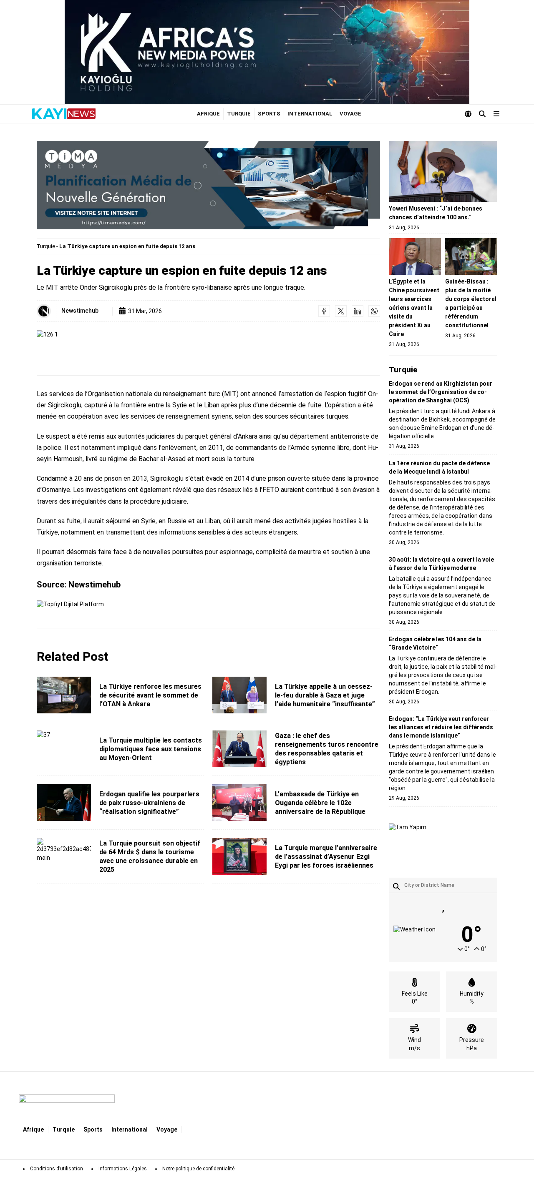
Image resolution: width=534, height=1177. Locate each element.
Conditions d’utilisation (56, 1168)
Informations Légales (122, 1168)
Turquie (239, 113)
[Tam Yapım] (407, 842)
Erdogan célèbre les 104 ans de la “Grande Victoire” (435, 643)
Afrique (208, 113)
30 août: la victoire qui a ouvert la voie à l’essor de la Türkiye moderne (441, 563)
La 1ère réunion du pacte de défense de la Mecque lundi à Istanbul (439, 467)
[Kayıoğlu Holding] (267, 52)
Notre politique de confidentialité (198, 1168)
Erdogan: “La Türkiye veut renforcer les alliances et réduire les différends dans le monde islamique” (441, 727)
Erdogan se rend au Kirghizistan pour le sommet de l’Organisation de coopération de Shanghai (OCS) (440, 392)
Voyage (350, 113)
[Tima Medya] (208, 185)
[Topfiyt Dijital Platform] (70, 608)
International (309, 113)
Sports (269, 113)
